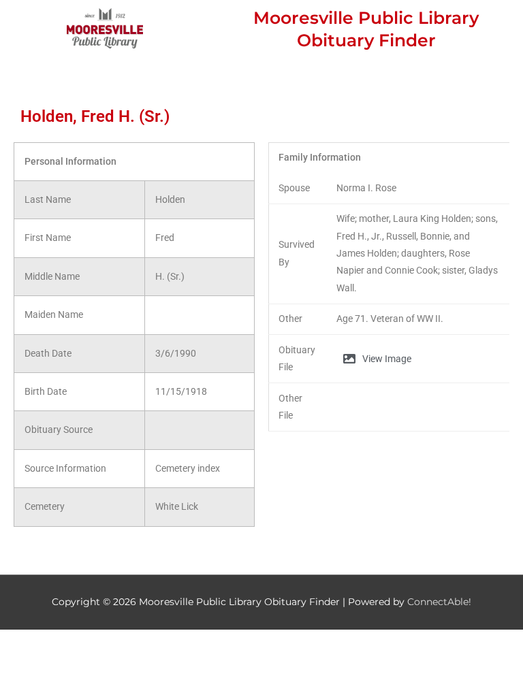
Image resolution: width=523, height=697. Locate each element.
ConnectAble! (439, 601)
